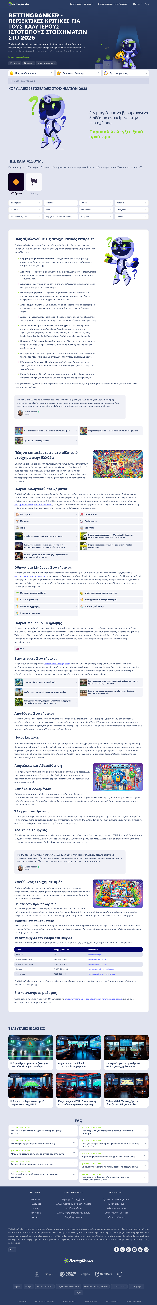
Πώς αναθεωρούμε (116, 1203)
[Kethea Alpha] (85, 1274)
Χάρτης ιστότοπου (116, 1217)
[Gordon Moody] (68, 1274)
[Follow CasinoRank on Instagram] (122, 1249)
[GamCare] (103, 1274)
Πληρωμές (36, 1203)
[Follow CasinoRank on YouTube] (134, 1249)
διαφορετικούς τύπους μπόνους (29, 576)
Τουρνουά (36, 1212)
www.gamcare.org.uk (97, 959)
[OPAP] (49, 1274)
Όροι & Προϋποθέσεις (134, 1301)
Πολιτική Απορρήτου (69, 1301)
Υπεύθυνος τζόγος (74, 1208)
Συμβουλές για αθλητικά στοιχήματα (73, 1203)
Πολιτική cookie (21, 1301)
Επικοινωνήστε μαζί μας (116, 1212)
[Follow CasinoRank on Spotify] (140, 1249)
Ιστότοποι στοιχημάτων (81, 4)
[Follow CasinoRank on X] (128, 1249)
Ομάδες (35, 1217)
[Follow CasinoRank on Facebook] (116, 1249)
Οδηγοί (136, 4)
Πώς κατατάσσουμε (116, 1208)
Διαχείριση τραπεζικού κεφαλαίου (73, 1212)
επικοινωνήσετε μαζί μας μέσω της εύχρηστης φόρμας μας (93, 999)
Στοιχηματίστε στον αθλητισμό (112, 4)
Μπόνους (35, 1199)
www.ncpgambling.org (97, 964)
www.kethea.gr (94, 954)
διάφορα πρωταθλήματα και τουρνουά (33, 504)
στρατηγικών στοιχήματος (57, 663)
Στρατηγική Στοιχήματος (74, 1199)
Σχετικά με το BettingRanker (116, 1199)
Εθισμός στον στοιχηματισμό (44, 1301)
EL (11, 1249)
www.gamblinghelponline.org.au (101, 974)
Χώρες (36, 1208)
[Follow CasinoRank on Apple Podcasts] (146, 1249)
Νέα (147, 4)
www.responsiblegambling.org (101, 969)
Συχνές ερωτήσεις (73, 1217)
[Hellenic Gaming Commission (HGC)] (37, 1274)
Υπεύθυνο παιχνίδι (91, 1301)
